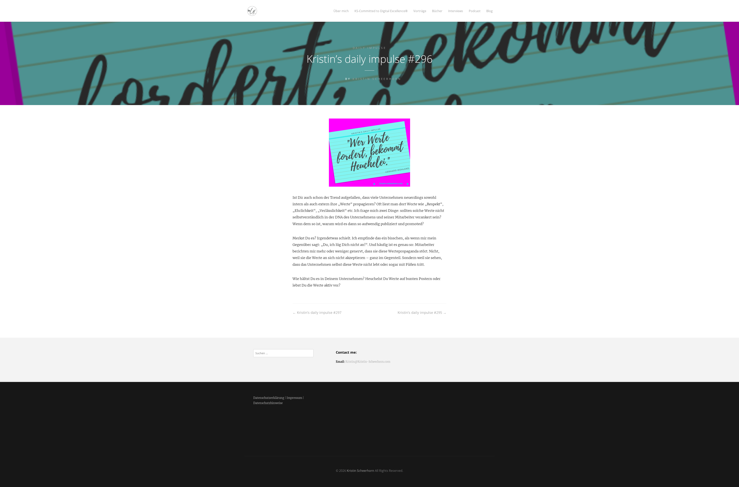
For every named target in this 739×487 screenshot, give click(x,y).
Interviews (455, 11)
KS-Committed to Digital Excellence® (381, 11)
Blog (489, 11)
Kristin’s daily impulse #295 (422, 312)
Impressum (294, 398)
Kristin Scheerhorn (377, 79)
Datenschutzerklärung (268, 398)
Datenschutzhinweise (268, 403)
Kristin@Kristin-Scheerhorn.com (367, 361)
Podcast (475, 11)
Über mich (341, 11)
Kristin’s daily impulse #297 (317, 312)
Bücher (437, 11)
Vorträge (419, 11)
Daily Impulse (369, 48)
